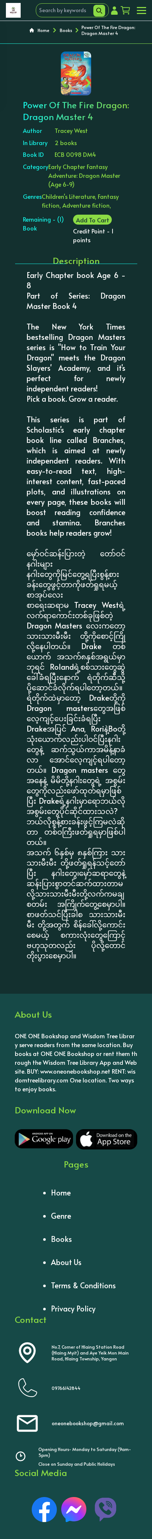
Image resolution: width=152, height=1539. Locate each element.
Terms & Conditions (83, 1285)
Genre (61, 1216)
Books (66, 30)
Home (43, 30)
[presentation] (64, 81)
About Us (66, 1262)
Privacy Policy (73, 1308)
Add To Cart (92, 220)
